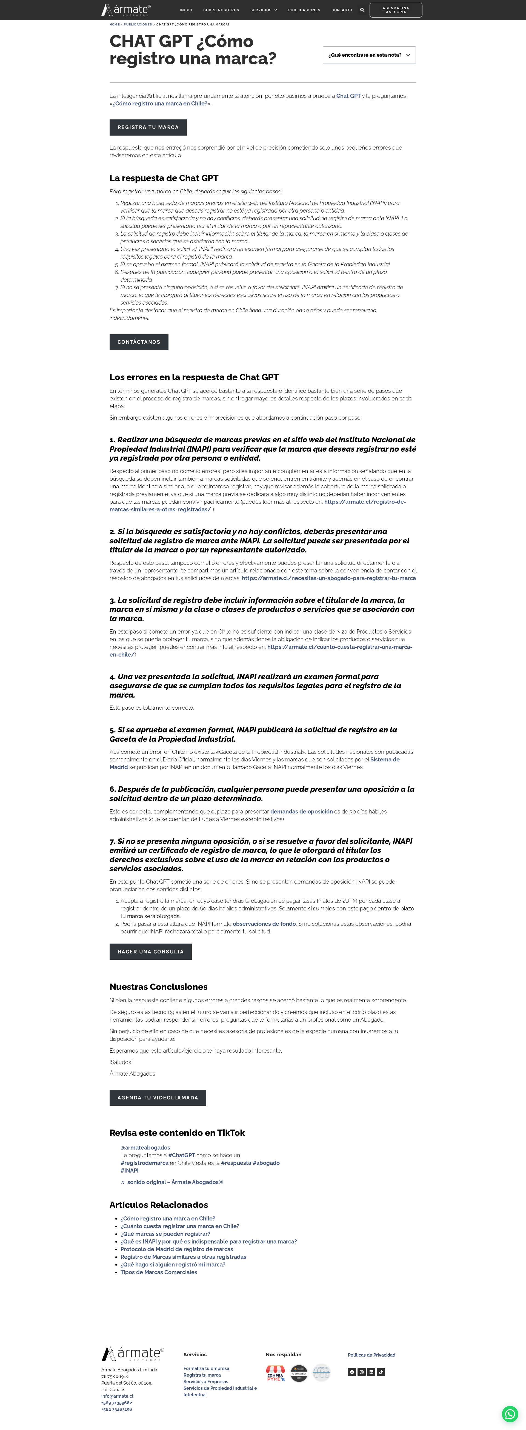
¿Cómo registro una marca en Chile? (160, 103)
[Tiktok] (381, 1372)
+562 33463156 (116, 1409)
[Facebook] (352, 1372)
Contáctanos (139, 342)
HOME (115, 24)
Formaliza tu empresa (206, 1368)
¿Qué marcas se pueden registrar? (165, 1234)
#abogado (266, 1163)
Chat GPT (348, 96)
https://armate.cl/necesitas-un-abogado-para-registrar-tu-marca (329, 578)
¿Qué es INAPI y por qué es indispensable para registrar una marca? (209, 1241)
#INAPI (130, 1170)
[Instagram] (362, 1372)
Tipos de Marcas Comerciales (159, 1272)
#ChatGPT (181, 1155)
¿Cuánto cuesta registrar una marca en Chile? (180, 1226)
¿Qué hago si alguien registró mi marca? (173, 1264)
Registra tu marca (148, 127)
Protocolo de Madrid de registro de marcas (177, 1249)
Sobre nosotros (221, 10)
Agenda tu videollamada (158, 1097)
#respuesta (236, 1163)
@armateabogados (145, 1147)
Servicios (261, 10)
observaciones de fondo (264, 924)
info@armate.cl (117, 1396)
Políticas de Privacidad (371, 1355)
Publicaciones (304, 10)
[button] (362, 10)
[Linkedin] (371, 1372)
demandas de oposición (301, 811)
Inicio (186, 10)
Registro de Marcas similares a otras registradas (183, 1257)
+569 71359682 (116, 1402)
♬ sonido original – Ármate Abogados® (172, 1182)
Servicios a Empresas (206, 1381)
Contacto (341, 10)
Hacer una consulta (151, 951)
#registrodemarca (144, 1163)
